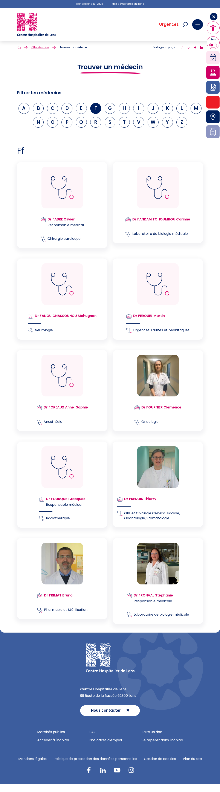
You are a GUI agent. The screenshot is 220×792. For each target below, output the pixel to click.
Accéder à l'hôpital (53, 740)
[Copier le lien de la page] (181, 47)
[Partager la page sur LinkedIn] (201, 47)
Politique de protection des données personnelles (95, 758)
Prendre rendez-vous (89, 4)
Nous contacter (106, 710)
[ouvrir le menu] (197, 24)
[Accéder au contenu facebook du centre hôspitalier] (88, 770)
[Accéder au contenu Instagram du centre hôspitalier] (131, 770)
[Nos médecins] (213, 72)
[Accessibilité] (213, 27)
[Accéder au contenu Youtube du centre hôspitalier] (117, 770)
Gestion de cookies (160, 758)
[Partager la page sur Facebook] (195, 47)
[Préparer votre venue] (213, 131)
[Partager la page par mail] (188, 47)
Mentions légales (32, 758)
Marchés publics (51, 731)
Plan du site (192, 758)
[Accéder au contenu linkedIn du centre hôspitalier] (103, 770)
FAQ (92, 731)
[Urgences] (213, 102)
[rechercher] (185, 24)
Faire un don (152, 731)
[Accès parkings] (213, 116)
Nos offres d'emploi (105, 740)
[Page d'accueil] (19, 47)
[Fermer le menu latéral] (213, 16)
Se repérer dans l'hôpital (162, 740)
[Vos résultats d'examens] (213, 87)
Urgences (169, 24)
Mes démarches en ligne (128, 4)
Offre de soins (40, 47)
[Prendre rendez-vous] (213, 57)
